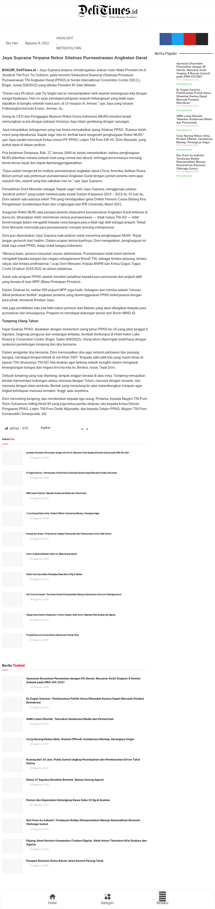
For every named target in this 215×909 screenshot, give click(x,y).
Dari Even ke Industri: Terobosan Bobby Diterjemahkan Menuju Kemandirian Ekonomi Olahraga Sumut (74, 594)
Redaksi (162, 903)
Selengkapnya (184, 84)
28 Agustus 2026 (39, 518)
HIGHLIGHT (64, 38)
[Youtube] (190, 39)
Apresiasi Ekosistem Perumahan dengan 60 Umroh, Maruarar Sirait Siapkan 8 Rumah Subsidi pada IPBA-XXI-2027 (77, 453)
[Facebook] (166, 39)
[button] (62, 430)
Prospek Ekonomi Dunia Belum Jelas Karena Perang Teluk (52, 635)
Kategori (107, 903)
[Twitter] (178, 39)
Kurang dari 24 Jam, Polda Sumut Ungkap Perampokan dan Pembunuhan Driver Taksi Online (68, 534)
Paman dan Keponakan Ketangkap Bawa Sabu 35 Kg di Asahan (54, 574)
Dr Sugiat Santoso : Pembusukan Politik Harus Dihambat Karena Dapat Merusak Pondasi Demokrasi (71, 473)
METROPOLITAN (68, 48)
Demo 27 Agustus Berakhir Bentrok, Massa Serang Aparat (51, 554)
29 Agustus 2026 (39, 457)
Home (52, 903)
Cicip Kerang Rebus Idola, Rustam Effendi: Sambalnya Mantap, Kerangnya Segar (63, 513)
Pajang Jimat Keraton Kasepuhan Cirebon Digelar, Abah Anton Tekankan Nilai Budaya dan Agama (70, 615)
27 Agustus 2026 (39, 639)
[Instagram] (202, 39)
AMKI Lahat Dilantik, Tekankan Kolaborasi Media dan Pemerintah (56, 493)
